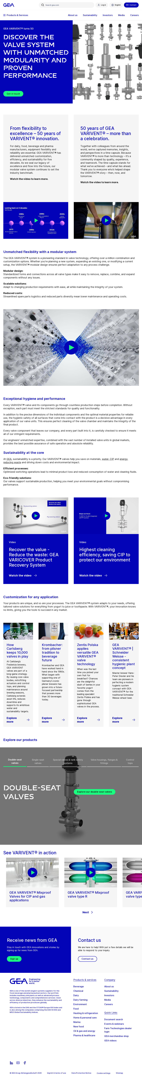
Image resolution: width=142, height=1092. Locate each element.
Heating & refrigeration (85, 1013)
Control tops (130, 761)
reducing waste (12, 462)
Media (107, 999)
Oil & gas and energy (84, 1031)
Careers (108, 1004)
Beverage (78, 986)
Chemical (78, 991)
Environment (80, 1004)
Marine (77, 1022)
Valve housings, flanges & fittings (104, 761)
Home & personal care (85, 1017)
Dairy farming (80, 999)
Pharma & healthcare (84, 1035)
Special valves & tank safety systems (68, 761)
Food (76, 1008)
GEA (9, 459)
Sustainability (111, 991)
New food (78, 1026)
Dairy (76, 995)
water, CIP (108, 459)
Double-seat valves (15, 761)
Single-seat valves (38, 761)
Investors (109, 995)
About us (109, 986)
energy (123, 459)
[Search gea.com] (42, 5)
